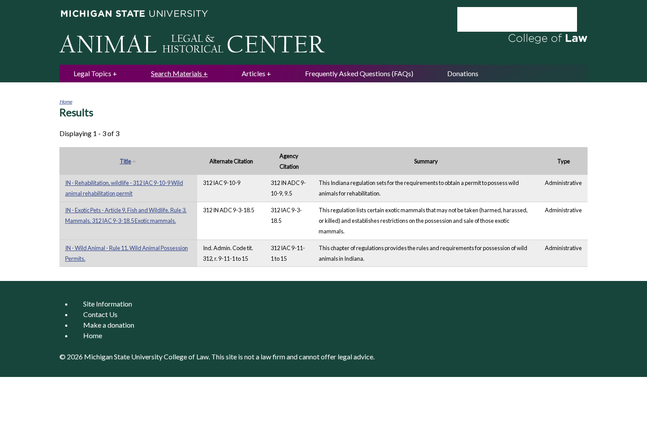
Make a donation (108, 325)
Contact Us (100, 314)
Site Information (107, 303)
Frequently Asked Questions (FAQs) (359, 73)
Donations (462, 73)
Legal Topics (92, 73)
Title (125, 161)
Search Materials (176, 73)
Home (65, 101)
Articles (253, 73)
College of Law (186, 356)
